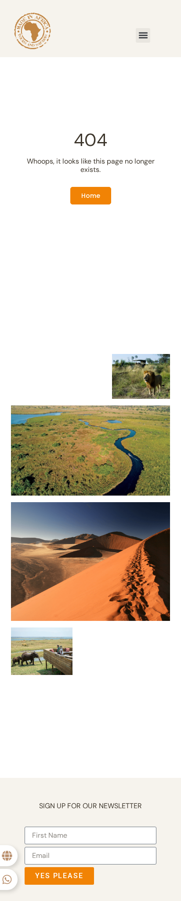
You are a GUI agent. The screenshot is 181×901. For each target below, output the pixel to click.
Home (90, 195)
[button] (143, 35)
